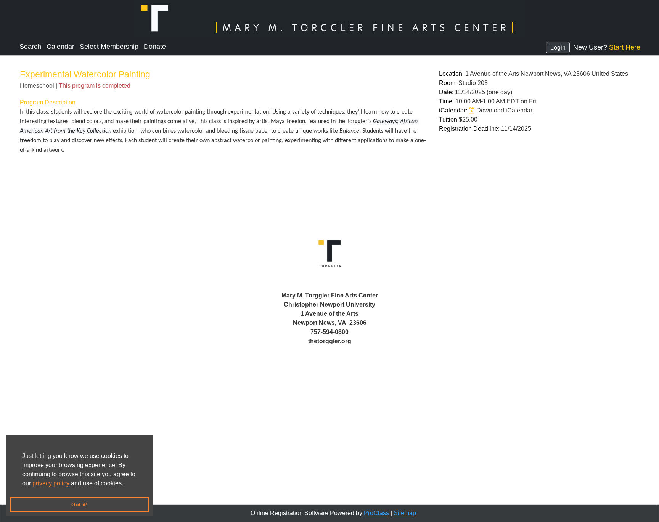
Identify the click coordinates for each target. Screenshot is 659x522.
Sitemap (405, 513)
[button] (126, 484)
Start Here (624, 47)
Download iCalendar (503, 110)
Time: (446, 101)
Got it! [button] (79, 504)
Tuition (448, 119)
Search (30, 46)
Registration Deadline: (469, 128)
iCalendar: (453, 110)
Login (558, 47)
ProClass (376, 513)
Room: (448, 83)
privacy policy (50, 483)
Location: (451, 74)
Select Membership (109, 46)
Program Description (48, 102)
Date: (446, 92)
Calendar (60, 46)
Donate (155, 46)
